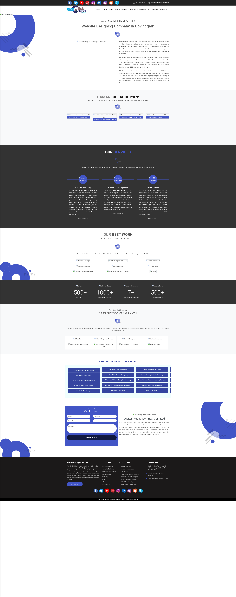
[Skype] (116, 3)
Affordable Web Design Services (83, 386)
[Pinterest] (87, 3)
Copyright (101, 499)
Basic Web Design (152, 390)
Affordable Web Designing (83, 391)
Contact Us (163, 9)
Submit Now (91, 437)
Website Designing (121, 9)
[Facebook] (69, 3)
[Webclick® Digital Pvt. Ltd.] (76, 9)
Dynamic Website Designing (129, 479)
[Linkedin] (99, 3)
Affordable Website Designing (118, 375)
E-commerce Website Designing (130, 474)
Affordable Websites (118, 390)
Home (98, 9)
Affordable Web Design (83, 375)
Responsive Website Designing (129, 476)
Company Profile (107, 9)
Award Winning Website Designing (152, 375)
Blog (104, 479)
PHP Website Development (128, 482)
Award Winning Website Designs (152, 385)
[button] (17, 14)
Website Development (137, 9)
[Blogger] (111, 3)
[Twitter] (75, 3)
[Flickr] (105, 3)
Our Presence (107, 482)
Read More (74, 484)
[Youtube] (81, 3)
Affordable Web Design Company (84, 380)
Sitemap (105, 476)
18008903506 (156, 473)
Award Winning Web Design (152, 370)
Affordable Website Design (118, 370)
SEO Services (152, 9)
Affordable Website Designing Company (118, 380)
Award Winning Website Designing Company (152, 380)
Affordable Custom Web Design (84, 370)
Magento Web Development (129, 484)
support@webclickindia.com (160, 3)
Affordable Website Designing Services (118, 385)
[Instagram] (93, 3)
